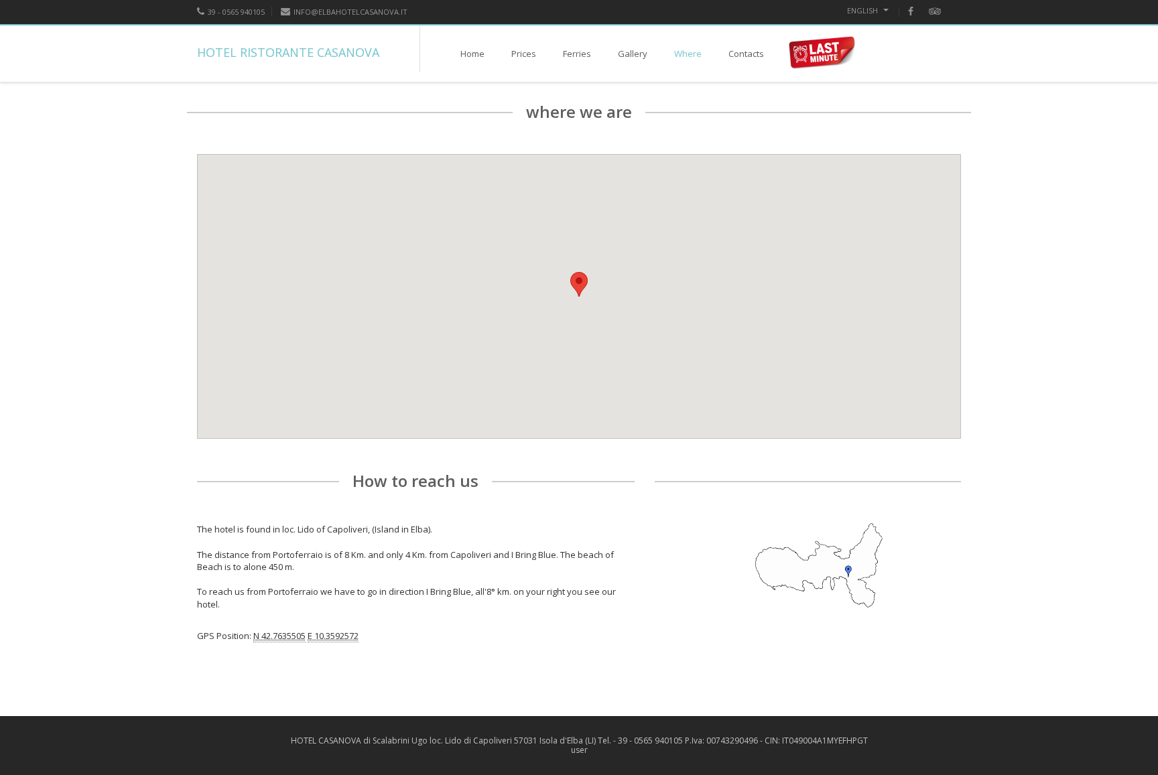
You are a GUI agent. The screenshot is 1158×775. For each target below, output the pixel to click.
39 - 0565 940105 (236, 12)
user (579, 750)
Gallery (632, 54)
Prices (523, 54)
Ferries (577, 54)
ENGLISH (863, 10)
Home (472, 54)
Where (688, 54)
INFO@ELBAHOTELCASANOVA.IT (350, 12)
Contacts (746, 54)
